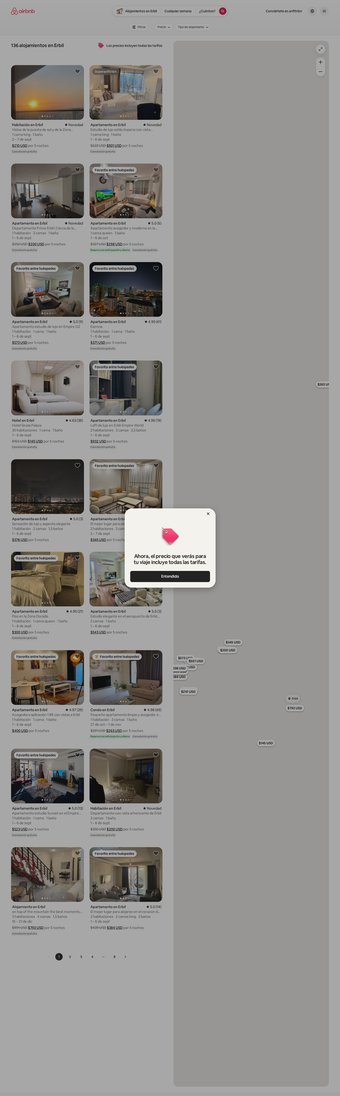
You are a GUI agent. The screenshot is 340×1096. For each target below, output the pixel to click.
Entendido (170, 576)
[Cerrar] (208, 514)
